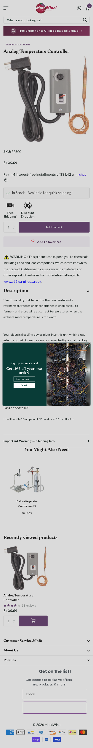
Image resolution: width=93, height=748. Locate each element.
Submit (24, 385)
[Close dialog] (87, 345)
